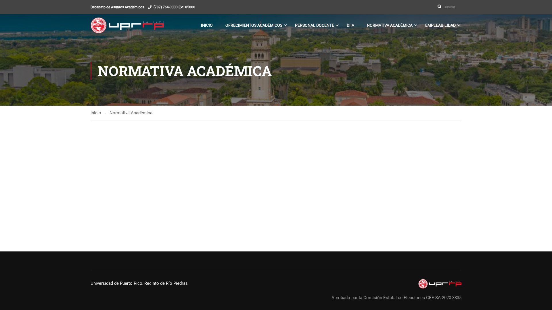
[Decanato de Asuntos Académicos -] (127, 25)
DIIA (350, 25)
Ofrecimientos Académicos (253, 25)
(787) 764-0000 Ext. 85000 (174, 7)
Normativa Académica (390, 25)
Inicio (207, 25)
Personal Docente (314, 25)
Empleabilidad (440, 25)
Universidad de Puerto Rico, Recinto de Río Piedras (139, 283)
